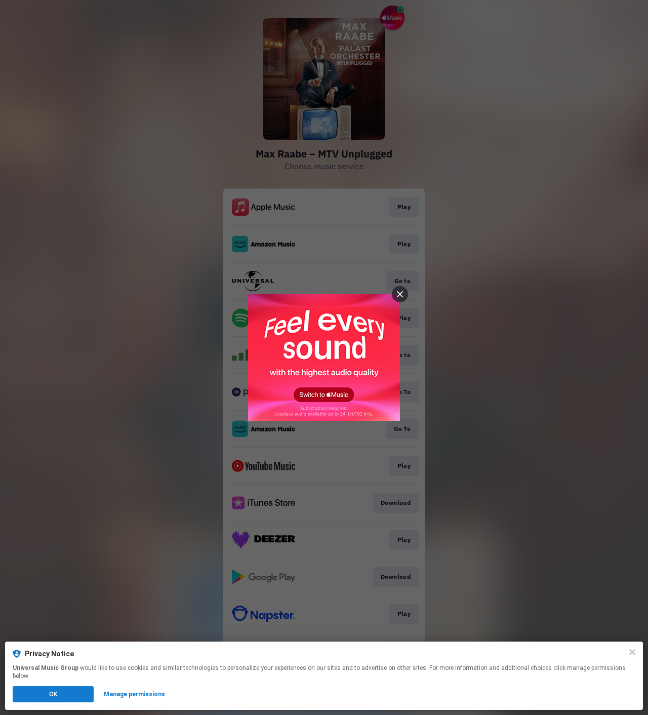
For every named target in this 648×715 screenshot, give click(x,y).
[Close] (632, 652)
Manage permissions (134, 694)
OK (53, 694)
